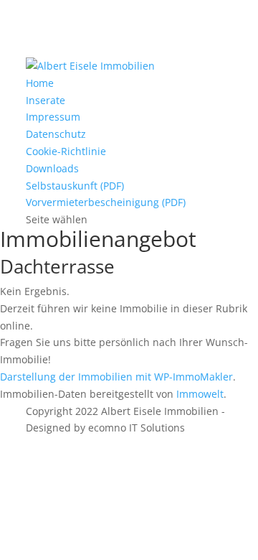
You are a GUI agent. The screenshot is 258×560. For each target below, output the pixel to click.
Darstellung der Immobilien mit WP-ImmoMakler (116, 376)
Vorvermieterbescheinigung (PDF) (106, 202)
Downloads (52, 168)
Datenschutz (56, 134)
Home (40, 83)
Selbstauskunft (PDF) (75, 185)
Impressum (53, 116)
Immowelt (200, 394)
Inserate (45, 100)
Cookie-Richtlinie (66, 151)
